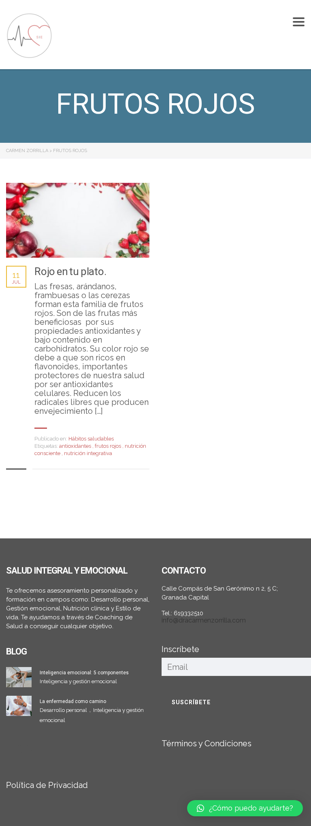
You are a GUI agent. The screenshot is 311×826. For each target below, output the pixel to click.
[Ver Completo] (77, 220)
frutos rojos (108, 446)
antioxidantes (75, 446)
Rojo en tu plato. (70, 271)
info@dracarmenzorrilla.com (204, 620)
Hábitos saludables (91, 439)
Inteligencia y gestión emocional (78, 681)
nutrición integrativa (88, 453)
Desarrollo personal (64, 710)
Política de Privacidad (47, 785)
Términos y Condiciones (206, 743)
